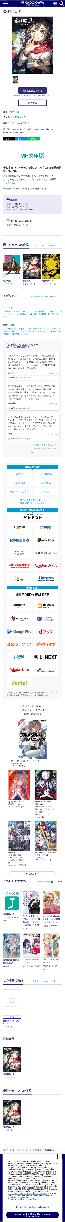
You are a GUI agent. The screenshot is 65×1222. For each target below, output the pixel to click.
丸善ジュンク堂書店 (19, 491)
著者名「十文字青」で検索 (44, 981)
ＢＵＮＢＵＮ (19, 117)
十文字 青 (13, 112)
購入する (32, 103)
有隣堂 (46, 491)
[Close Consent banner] (59, 1156)
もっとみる (31, 874)
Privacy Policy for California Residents (32, 1207)
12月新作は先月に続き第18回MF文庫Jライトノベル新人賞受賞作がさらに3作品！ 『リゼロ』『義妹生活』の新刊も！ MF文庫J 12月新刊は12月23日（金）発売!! (32, 331)
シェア (22, 139)
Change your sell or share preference (24, 1199)
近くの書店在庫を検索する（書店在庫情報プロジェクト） (32, 501)
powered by (38, 448)
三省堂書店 (46, 483)
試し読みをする (34, 90)
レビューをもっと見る (43, 445)
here (52, 1173)
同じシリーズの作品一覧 (45, 245)
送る (35, 139)
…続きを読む (9, 183)
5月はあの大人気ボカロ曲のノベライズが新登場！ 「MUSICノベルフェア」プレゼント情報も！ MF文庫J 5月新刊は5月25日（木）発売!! (32, 314)
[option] (13, 1063)
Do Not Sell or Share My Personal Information (27, 1193)
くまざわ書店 (19, 483)
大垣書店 (19, 474)
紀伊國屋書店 (46, 474)
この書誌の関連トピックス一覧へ (41, 296)
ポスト (10, 139)
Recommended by (43, 882)
